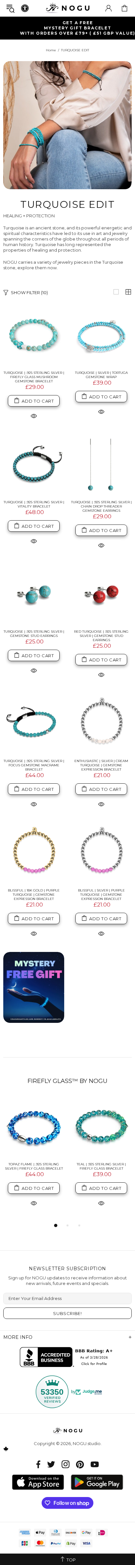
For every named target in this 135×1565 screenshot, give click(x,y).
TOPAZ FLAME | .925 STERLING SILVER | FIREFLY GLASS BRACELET (34, 1166)
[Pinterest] (80, 1464)
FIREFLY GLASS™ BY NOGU (67, 1081)
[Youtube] (94, 1464)
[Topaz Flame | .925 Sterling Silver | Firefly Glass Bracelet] (33, 1126)
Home (51, 50)
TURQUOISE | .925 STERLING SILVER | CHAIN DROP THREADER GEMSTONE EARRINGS (101, 506)
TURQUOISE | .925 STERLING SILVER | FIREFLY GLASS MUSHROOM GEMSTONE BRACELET (34, 377)
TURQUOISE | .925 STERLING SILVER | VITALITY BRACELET (34, 504)
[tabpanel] (34, 1159)
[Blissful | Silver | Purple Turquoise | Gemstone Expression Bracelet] (101, 853)
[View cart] (124, 8)
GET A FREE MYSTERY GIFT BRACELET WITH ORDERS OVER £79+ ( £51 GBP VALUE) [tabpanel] (70, 28)
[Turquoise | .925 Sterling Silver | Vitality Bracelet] (33, 464)
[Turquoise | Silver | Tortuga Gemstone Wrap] (101, 335)
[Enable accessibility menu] (25, 8)
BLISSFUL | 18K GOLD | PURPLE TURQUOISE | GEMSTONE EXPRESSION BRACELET (34, 894)
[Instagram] (65, 1464)
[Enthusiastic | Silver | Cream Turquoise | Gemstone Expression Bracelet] (101, 723)
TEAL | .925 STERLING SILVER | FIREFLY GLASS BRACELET (101, 1166)
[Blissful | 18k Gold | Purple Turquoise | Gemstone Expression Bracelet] (33, 853)
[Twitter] (51, 1464)
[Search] (10, 8)
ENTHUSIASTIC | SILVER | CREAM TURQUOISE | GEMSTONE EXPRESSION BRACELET (101, 765)
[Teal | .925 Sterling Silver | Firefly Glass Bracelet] (101, 1126)
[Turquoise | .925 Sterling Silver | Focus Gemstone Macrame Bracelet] (33, 723)
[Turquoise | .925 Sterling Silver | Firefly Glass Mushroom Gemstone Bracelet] (33, 335)
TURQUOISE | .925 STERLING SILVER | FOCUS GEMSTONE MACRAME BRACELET (34, 765)
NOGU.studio (67, 8)
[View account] (108, 8)
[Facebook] (38, 1464)
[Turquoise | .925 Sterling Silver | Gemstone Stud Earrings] (33, 594)
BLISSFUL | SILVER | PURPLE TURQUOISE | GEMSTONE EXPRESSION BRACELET (101, 894)
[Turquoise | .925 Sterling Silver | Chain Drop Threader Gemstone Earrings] (101, 464)
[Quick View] (33, 415)
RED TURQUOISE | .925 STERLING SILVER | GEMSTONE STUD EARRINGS (101, 635)
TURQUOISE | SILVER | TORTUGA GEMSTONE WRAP (101, 375)
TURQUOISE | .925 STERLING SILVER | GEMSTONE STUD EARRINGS (34, 633)
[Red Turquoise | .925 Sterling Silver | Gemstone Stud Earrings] (101, 594)
